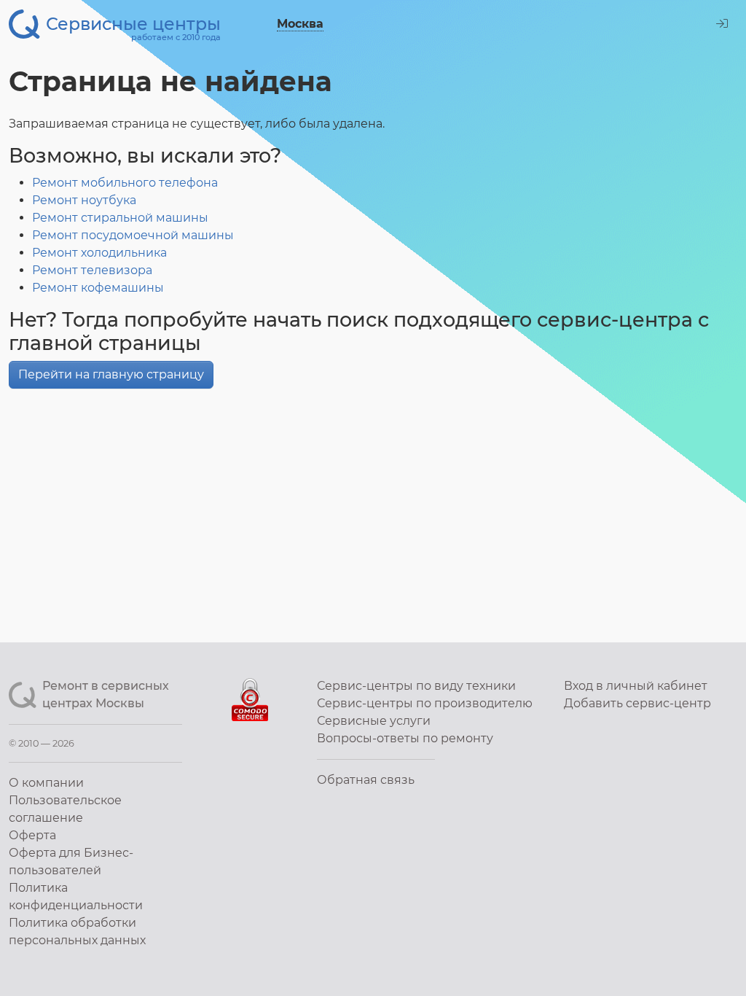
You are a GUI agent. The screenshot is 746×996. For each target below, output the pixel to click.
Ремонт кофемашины (98, 288)
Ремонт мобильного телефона (125, 183)
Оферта (32, 835)
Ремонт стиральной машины (120, 218)
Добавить (637, 703)
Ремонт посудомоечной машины (133, 235)
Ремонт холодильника (99, 253)
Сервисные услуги (374, 721)
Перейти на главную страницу (111, 374)
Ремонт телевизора (92, 270)
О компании (46, 783)
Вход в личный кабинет (635, 686)
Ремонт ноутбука (84, 200)
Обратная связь (366, 780)
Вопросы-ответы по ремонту (405, 738)
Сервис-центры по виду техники (416, 686)
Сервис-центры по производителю (425, 703)
